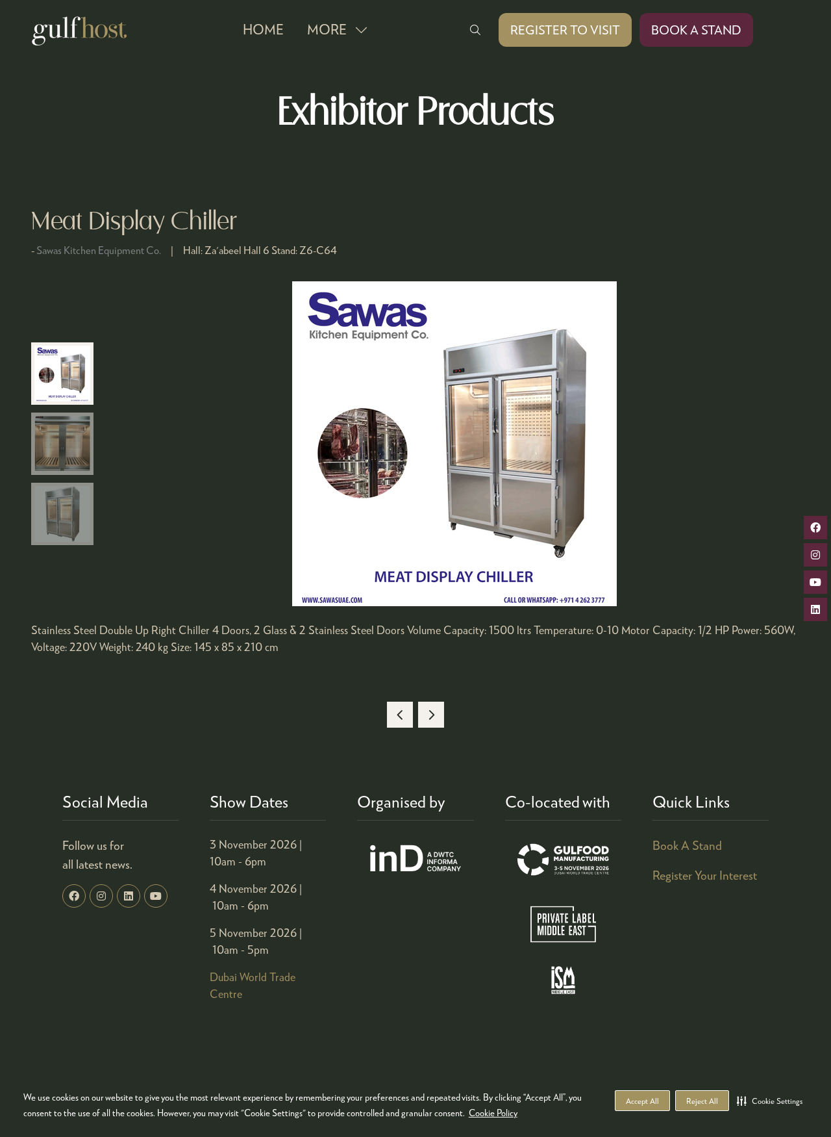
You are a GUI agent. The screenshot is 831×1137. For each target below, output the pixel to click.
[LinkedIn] (128, 896)
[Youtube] (155, 896)
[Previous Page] (400, 715)
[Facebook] (74, 896)
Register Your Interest (704, 874)
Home (263, 29)
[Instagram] (101, 896)
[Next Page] (431, 715)
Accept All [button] (642, 1101)
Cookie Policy (493, 1112)
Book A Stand (687, 844)
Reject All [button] (702, 1101)
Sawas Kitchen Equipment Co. (98, 250)
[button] (769, 1100)
